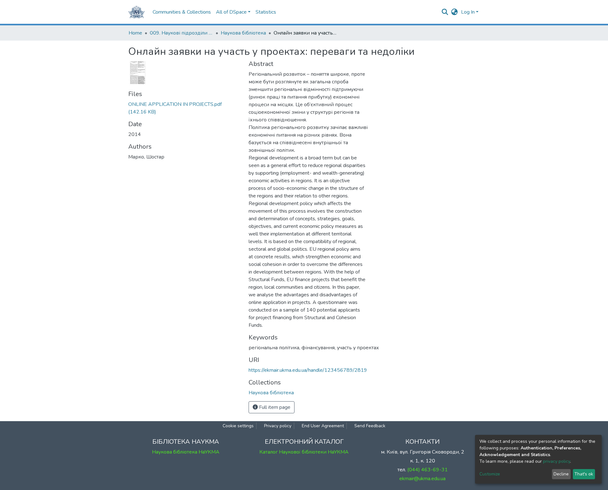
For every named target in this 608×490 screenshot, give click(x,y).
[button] (454, 12)
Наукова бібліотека (243, 32)
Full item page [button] (274, 407)
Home (135, 32)
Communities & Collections (182, 12)
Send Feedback (369, 426)
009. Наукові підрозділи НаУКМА (181, 32)
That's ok (583, 474)
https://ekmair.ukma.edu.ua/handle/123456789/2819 (308, 370)
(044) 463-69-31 (427, 469)
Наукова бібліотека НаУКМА (185, 451)
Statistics (266, 12)
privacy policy (556, 461)
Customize (489, 474)
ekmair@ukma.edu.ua (422, 478)
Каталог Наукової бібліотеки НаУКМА (304, 451)
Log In (468, 12)
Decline (561, 474)
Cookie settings (238, 426)
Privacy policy (277, 426)
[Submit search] (445, 12)
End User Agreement (323, 426)
